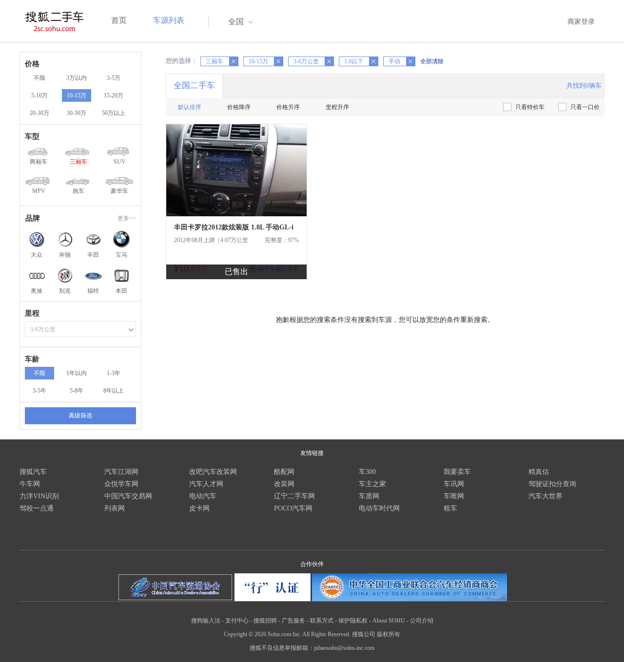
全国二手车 (194, 85)
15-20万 (113, 95)
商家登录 (581, 21)
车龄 (32, 359)
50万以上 (113, 113)
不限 (39, 78)
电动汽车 (202, 496)
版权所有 (388, 634)
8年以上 (113, 390)
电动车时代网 (379, 508)
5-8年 (76, 390)
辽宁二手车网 (294, 496)
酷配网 (284, 471)
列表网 (114, 508)
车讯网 (454, 484)
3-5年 (39, 390)
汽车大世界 (545, 496)
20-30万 (39, 113)
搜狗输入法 (205, 620)
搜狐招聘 (265, 620)
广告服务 (293, 620)
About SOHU (388, 620)
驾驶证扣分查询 (552, 484)
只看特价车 (530, 107)
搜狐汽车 (33, 471)
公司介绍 (421, 620)
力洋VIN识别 (39, 496)
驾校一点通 (37, 508)
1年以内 (76, 373)
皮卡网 (199, 508)
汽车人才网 (206, 484)
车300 (367, 471)
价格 (32, 64)
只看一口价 (585, 107)
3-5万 (113, 78)
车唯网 (454, 496)
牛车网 (30, 484)
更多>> (126, 218)
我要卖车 (457, 471)
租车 (450, 508)
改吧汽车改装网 (213, 471)
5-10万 (39, 95)
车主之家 (372, 484)
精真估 (538, 471)
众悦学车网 (121, 484)
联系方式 (321, 620)
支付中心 (237, 620)
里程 (32, 313)
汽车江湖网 (121, 471)
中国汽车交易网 (128, 496)
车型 (32, 136)
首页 (119, 20)
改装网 (284, 484)
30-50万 (76, 113)
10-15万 (76, 95)
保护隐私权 (353, 620)
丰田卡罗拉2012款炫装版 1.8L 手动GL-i (233, 227)
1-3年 (113, 373)
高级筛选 (80, 415)
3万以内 (76, 78)
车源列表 (168, 20)
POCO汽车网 (293, 508)
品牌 (32, 218)
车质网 (369, 496)
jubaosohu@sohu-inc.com (344, 647)
